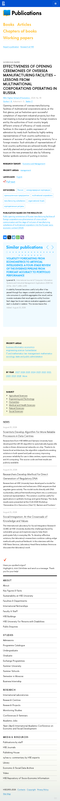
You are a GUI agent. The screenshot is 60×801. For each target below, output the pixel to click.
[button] (6, 252)
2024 (33, 372)
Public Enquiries (10, 626)
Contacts (21, 789)
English (19, 177)
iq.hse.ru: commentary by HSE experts (21, 757)
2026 (23, 372)
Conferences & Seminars (15, 715)
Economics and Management (34, 164)
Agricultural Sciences (18, 395)
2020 (8, 376)
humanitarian (31, 350)
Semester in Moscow (13, 676)
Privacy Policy (42, 789)
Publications (26, 13)
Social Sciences (16, 411)
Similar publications (24, 247)
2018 (19, 376)
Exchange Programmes (14, 660)
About (7, 580)
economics (29, 347)
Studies (8, 635)
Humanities (14, 402)
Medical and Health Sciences (22, 405)
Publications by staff (13, 742)
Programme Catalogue (14, 645)
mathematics (46, 353)
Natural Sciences (16, 408)
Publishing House (11, 752)
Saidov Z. (29, 101)
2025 (28, 372)
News (6, 422)
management (34, 353)
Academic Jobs (10, 720)
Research (9, 689)
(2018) (29, 222)
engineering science (15, 350)
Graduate (7, 655)
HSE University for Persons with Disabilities (23, 621)
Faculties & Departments (15, 600)
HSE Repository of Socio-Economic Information (26, 778)
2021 (49, 372)
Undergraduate (10, 650)
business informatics (15, 347)
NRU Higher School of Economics (16, 98)
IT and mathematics (14, 353)
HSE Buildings (9, 616)
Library (6, 762)
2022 (44, 372)
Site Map (7, 794)
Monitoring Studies (12, 710)
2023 (38, 372)
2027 (17, 372)
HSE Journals (9, 747)
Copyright (31, 789)
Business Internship (12, 681)
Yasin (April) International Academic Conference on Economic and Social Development (28, 727)
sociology (10, 356)
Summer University (12, 665)
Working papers (18, 37)
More (24, 376)
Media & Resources (15, 737)
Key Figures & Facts (12, 590)
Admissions (8, 640)
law (25, 353)
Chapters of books (20, 31)
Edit (55, 798)
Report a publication (11, 47)
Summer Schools (11, 671)
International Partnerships (15, 605)
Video (6, 773)
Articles (24, 24)
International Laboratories (15, 694)
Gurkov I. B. (7, 101)
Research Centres (11, 700)
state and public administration (29, 356)
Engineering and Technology (21, 398)
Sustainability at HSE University (18, 595)
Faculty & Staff (10, 611)
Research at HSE (27, 47)
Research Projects (11, 705)
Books (8, 24)
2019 (14, 376)
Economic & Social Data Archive (18, 767)
